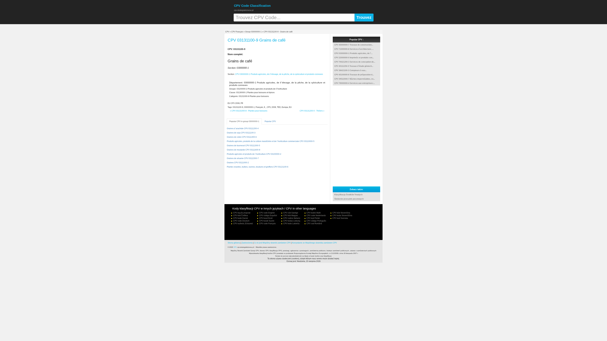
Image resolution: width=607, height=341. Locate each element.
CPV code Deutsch (241, 221)
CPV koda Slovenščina (342, 215)
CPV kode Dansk (240, 218)
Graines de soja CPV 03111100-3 (241, 133)
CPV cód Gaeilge (290, 213)
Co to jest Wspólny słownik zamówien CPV (272, 243)
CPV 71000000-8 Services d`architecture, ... (354, 49)
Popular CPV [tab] (270, 121)
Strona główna (234, 243)
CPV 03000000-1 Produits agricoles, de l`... (353, 53)
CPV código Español (268, 215)
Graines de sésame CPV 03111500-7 (243, 158)
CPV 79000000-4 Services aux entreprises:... (354, 83)
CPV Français (237, 32)
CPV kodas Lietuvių (291, 221)
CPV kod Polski (313, 218)
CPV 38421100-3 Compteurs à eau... (350, 70)
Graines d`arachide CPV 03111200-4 (243, 128)
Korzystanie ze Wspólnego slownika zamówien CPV (314, 243)
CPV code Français (267, 223)
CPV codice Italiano (291, 218)
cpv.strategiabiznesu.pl (244, 10)
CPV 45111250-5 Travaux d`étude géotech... (353, 66)
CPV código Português (316, 221)
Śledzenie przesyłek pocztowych (349, 199)
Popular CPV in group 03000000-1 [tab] (244, 121)
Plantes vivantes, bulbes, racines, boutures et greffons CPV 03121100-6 (257, 167)
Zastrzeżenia (247, 243)
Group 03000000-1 (253, 32)
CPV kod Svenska (340, 218)
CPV (227, 32)
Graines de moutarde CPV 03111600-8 (243, 150)
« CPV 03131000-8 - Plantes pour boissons (248, 111)
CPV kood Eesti (266, 218)
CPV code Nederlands (316, 215)
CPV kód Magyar (290, 215)
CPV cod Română (314, 223)
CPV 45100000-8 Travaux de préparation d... (354, 75)
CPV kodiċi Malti (314, 213)
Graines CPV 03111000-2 (238, 163)
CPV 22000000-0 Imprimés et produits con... (354, 58)
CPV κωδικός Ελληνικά (243, 223)
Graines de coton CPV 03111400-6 (242, 137)
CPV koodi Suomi (266, 221)
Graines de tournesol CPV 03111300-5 (243, 145)
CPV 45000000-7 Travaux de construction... (353, 45)
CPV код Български (241, 213)
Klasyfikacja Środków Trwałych (348, 195)
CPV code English (267, 213)
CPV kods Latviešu (291, 223)
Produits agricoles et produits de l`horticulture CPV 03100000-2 (254, 154)
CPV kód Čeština (240, 215)
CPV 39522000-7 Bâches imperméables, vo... (354, 79)
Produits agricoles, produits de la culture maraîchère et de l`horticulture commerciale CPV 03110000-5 (270, 141)
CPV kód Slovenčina (341, 213)
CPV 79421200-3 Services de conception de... (354, 62)
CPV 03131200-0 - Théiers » (312, 111)
